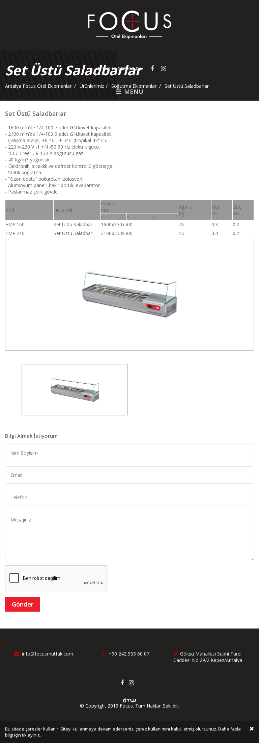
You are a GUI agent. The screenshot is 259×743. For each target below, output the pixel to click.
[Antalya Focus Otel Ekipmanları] (129, 24)
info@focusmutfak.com (47, 653)
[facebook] (124, 682)
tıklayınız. (31, 735)
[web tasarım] (129, 698)
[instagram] (134, 682)
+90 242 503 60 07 (128, 653)
